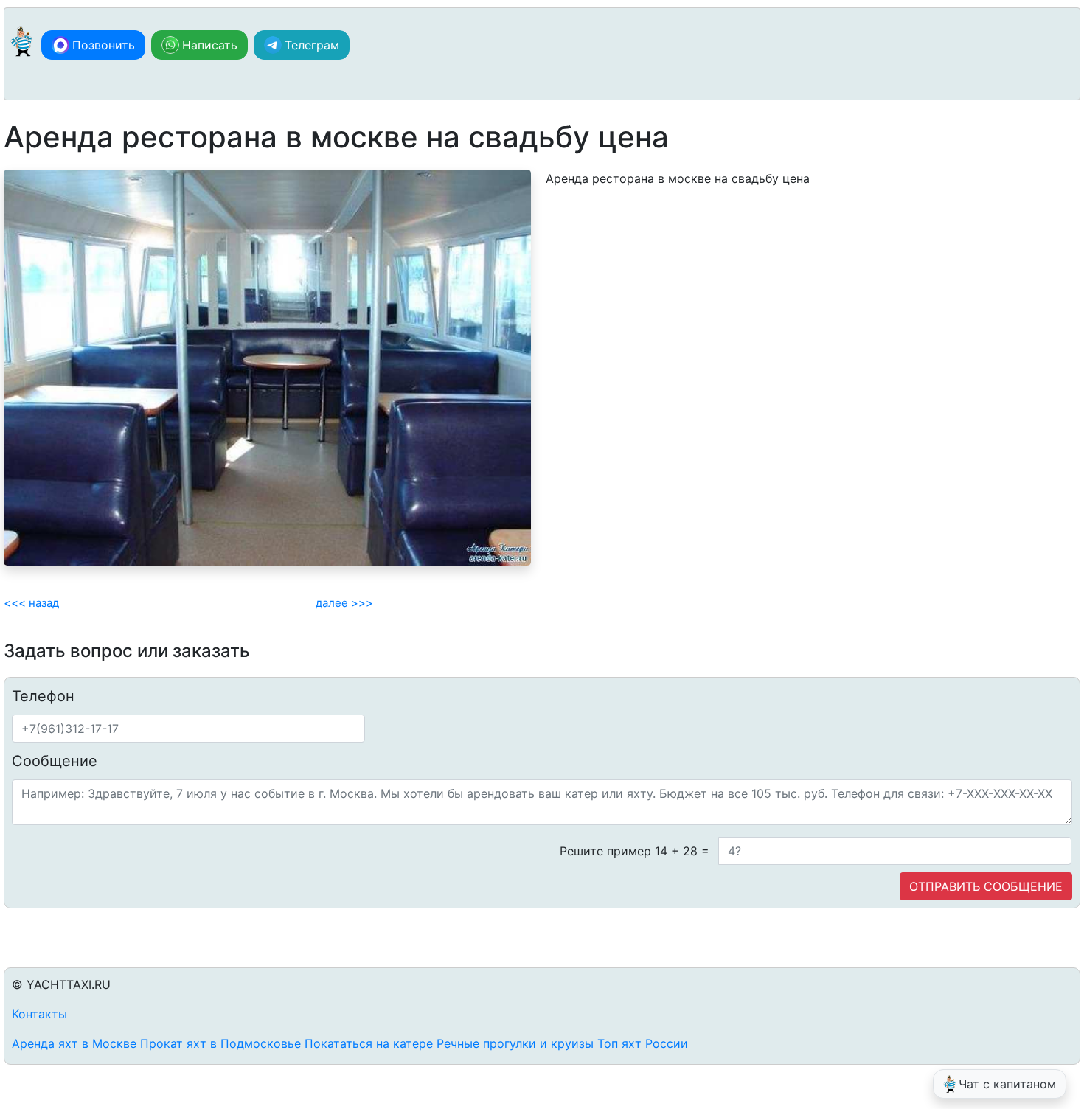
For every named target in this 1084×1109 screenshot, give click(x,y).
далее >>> (344, 603)
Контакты (39, 1014)
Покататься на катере (369, 1043)
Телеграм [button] (312, 45)
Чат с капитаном (1007, 1084)
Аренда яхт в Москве (74, 1043)
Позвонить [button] (103, 45)
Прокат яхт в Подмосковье (220, 1043)
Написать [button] (209, 45)
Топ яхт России (642, 1043)
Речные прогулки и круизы (515, 1043)
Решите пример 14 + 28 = (634, 851)
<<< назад (31, 603)
